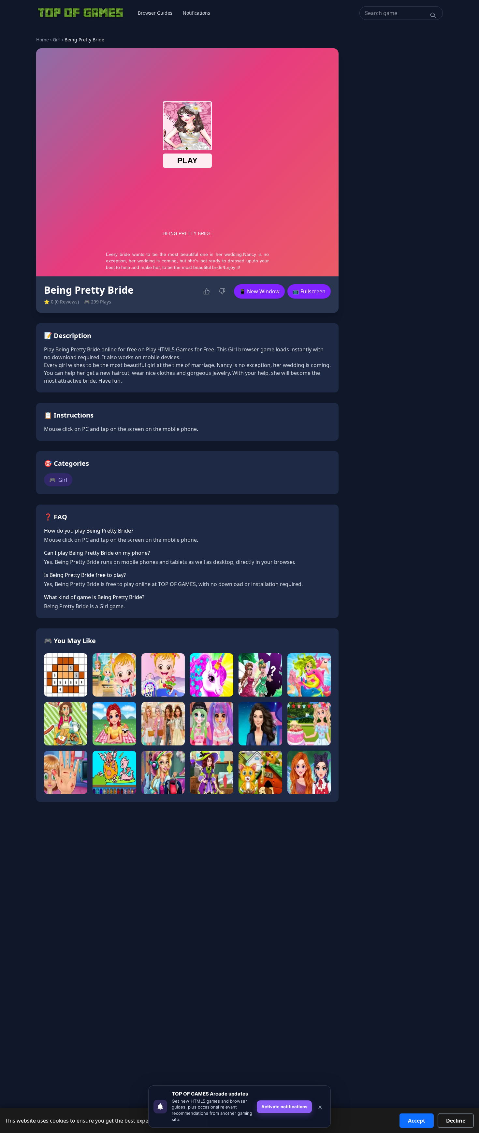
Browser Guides (155, 13)
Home (42, 40)
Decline (455, 1120)
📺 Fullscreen (309, 291)
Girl (57, 40)
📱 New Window (259, 291)
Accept (416, 1120)
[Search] (433, 15)
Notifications (196, 13)
